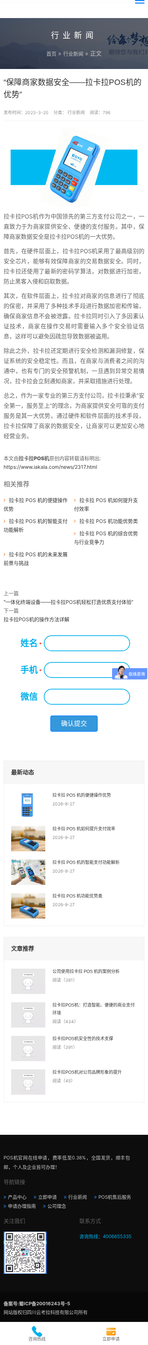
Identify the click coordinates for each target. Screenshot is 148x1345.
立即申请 (47, 1197)
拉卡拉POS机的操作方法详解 (36, 619)
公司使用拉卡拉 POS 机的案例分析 (86, 971)
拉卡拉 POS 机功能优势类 (108, 521)
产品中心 (17, 1197)
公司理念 (56, 1206)
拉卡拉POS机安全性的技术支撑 (82, 1038)
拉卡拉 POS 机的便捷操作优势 (81, 795)
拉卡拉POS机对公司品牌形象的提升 (87, 1072)
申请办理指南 (22, 1206)
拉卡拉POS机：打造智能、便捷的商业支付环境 (93, 1009)
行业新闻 (73, 54)
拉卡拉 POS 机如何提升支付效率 (83, 828)
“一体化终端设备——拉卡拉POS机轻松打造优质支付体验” (68, 602)
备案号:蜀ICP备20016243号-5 (37, 1303)
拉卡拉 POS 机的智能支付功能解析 (86, 862)
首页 (51, 54)
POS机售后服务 (114, 1197)
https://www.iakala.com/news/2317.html (50, 467)
